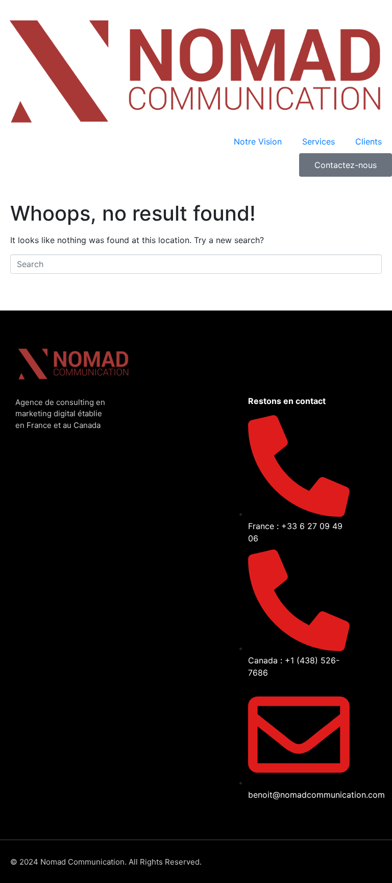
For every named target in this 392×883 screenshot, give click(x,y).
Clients (368, 141)
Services (318, 141)
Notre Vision (258, 141)
